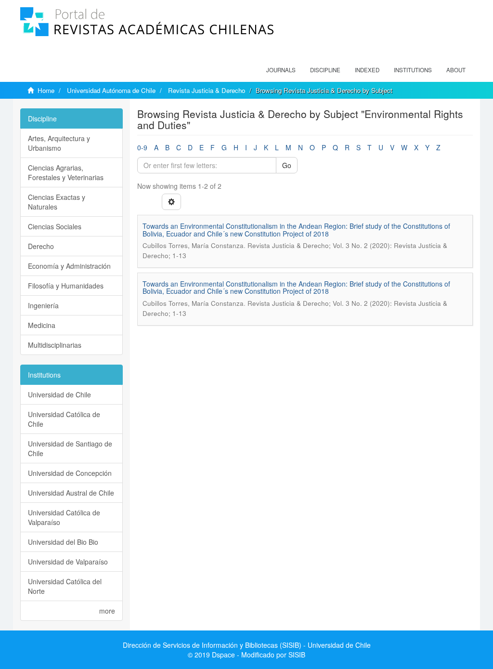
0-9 (142, 147)
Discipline (325, 70)
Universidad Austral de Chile (71, 493)
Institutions (413, 70)
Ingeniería (43, 305)
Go (286, 165)
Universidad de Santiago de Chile (70, 448)
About (456, 70)
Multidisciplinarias (54, 345)
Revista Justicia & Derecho (206, 90)
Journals (281, 70)
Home (46, 90)
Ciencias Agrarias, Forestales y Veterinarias (66, 172)
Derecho (41, 246)
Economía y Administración (69, 266)
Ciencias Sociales (54, 226)
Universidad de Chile (59, 394)
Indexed (367, 70)
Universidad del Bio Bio (63, 542)
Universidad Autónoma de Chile (111, 90)
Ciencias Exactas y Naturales (56, 201)
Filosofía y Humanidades (66, 285)
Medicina (41, 325)
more (107, 611)
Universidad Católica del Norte (65, 586)
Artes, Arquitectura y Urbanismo (59, 143)
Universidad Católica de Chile (64, 419)
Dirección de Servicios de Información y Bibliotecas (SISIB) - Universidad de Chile (247, 645)
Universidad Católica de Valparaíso (64, 517)
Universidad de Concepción (70, 473)
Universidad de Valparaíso (68, 561)
